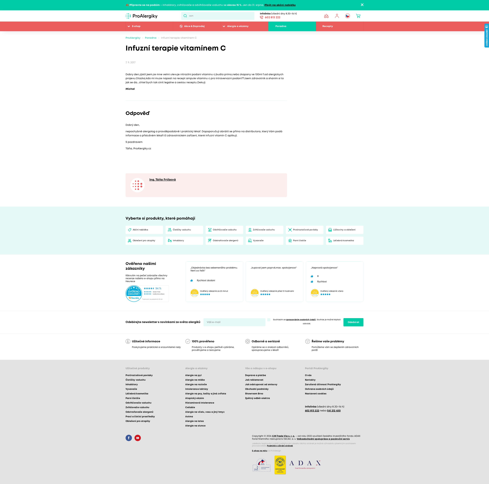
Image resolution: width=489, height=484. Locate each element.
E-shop (136, 26)
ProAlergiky (133, 38)
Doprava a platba (255, 375)
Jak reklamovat (254, 380)
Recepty (327, 26)
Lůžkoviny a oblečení (344, 230)
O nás (308, 375)
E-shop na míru (259, 451)
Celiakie (190, 407)
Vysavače (258, 241)
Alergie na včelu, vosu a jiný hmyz (205, 412)
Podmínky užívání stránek (280, 446)
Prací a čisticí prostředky (140, 417)
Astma (189, 417)
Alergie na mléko (195, 380)
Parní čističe (299, 241)
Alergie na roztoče (196, 385)
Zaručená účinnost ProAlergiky (323, 385)
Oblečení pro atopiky (144, 241)
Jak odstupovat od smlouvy (261, 385)
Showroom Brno (254, 394)
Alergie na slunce (195, 426)
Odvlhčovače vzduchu (225, 230)
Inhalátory (178, 241)
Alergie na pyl (193, 375)
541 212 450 (334, 411)
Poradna (280, 26)
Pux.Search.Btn (185, 16)
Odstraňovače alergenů (225, 241)
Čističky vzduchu (182, 230)
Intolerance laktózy (196, 389)
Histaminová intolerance (199, 403)
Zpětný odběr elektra (257, 398)
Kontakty (310, 380)
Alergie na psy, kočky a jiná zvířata (205, 394)
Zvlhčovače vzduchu (264, 230)
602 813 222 (272, 17)
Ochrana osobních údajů (319, 389)
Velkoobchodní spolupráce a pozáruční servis (323, 439)
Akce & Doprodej (194, 26)
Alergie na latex (194, 421)
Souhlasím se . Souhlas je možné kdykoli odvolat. (307, 322)
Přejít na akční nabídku (280, 5)
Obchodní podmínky (257, 389)
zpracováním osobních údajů (301, 320)
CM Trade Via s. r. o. (283, 436)
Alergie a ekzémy (237, 26)
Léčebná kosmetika (343, 241)
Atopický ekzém (194, 398)
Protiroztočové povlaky (305, 230)
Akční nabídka (140, 230)
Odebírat (353, 322)
